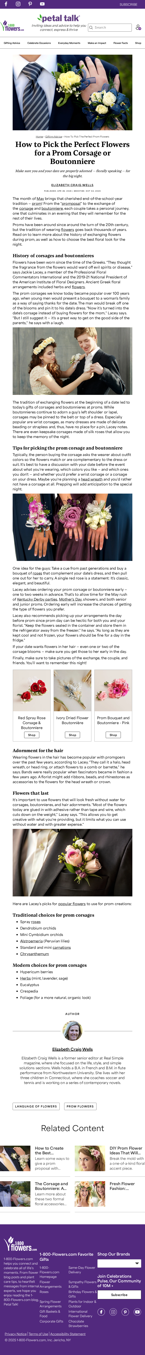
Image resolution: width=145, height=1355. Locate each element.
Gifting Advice (12, 42)
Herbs (25, 978)
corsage (26, 208)
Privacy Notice (16, 1334)
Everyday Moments (69, 42)
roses (37, 573)
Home (39, 136)
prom (37, 203)
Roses (44, 1292)
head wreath (92, 479)
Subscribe (119, 1295)
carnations (62, 947)
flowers (67, 229)
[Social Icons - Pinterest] (30, 5)
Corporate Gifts (51, 1321)
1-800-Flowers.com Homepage (49, 1272)
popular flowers (72, 903)
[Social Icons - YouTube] (42, 5)
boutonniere (52, 208)
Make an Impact (97, 42)
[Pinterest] (125, 1314)
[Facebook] (101, 1314)
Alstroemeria (31, 941)
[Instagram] (113, 1314)
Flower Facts (120, 42)
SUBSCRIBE (128, 4)
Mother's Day (70, 599)
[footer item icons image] (20, 1250)
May (40, 198)
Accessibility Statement (68, 1334)
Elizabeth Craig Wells (72, 185)
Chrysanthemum (34, 953)
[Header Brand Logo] (12, 29)
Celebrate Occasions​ (39, 42)
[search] (91, 27)
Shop (138, 42)
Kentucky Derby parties (37, 599)
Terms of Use (38, 1334)
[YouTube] (137, 1314)
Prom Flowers (80, 1106)
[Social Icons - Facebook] (6, 5)
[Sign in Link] (138, 29)
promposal (71, 203)
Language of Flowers (36, 1106)
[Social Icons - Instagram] (18, 5)
